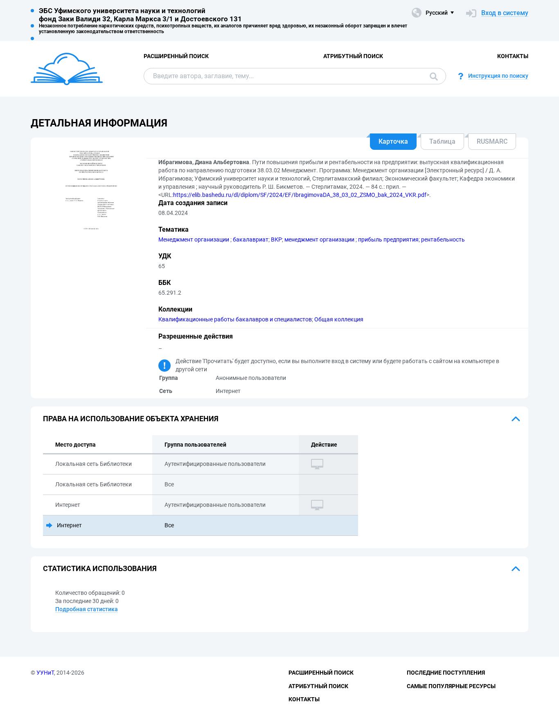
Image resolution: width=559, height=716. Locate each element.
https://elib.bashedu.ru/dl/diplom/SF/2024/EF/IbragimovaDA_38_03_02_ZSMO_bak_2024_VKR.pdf (299, 195)
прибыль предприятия (388, 239)
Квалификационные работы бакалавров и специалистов (235, 319)
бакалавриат (250, 239)
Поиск (431, 76)
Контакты (512, 56)
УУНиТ (45, 672)
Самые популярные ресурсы (451, 686)
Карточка (393, 141)
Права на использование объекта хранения (131, 418)
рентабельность (443, 239)
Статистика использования (100, 568)
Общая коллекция (338, 319)
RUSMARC (492, 141)
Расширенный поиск (176, 56)
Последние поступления (446, 672)
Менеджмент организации (194, 239)
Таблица (442, 141)
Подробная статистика (86, 609)
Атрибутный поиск (353, 56)
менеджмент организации (320, 239)
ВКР (276, 239)
